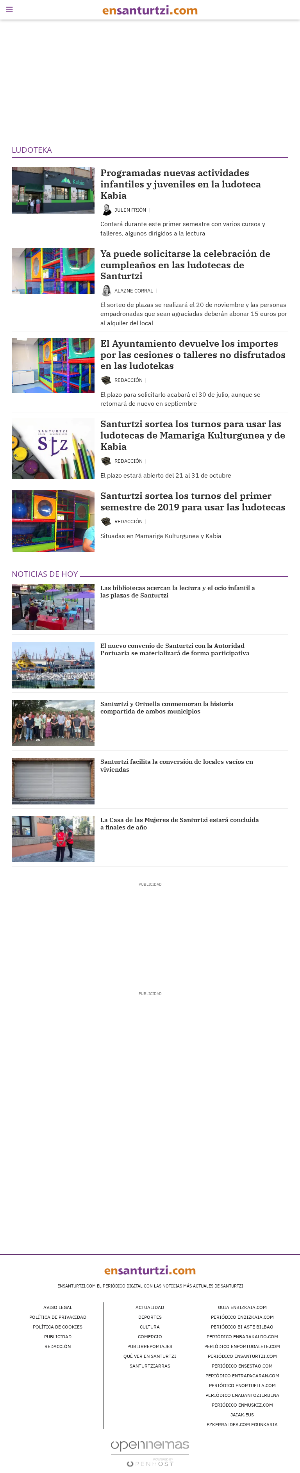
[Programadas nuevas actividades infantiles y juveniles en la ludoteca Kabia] (53, 190)
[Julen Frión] (106, 209)
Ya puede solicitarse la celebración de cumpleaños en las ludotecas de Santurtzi (185, 264)
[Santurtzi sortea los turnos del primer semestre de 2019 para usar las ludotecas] (53, 521)
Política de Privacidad (57, 1317)
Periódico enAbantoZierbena (242, 1395)
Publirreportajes (149, 1346)
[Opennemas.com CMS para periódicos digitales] (150, 1454)
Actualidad (150, 1307)
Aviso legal (57, 1307)
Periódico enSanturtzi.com (242, 1356)
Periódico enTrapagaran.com (242, 1375)
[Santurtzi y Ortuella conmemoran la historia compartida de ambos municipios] (53, 723)
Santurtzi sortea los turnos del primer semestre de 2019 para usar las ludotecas (193, 501)
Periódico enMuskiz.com (242, 1405)
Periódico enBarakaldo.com (242, 1336)
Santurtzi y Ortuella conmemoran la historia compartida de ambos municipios (167, 707)
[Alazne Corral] (106, 290)
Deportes (150, 1317)
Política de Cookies (57, 1327)
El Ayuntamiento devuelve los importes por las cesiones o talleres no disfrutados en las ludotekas (193, 354)
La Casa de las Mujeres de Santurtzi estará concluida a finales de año (179, 823)
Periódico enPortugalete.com (242, 1346)
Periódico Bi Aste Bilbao (242, 1327)
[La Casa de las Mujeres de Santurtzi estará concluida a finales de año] (53, 839)
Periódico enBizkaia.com (242, 1317)
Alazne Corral (134, 290)
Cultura (150, 1327)
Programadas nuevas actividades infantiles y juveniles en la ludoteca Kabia (180, 184)
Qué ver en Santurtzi (149, 1356)
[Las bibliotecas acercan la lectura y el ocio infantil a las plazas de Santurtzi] (53, 607)
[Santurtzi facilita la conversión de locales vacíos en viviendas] (53, 781)
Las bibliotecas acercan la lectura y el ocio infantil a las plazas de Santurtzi (177, 591)
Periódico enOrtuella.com (242, 1385)
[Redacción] (106, 379)
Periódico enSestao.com (242, 1366)
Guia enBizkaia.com (242, 1307)
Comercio (150, 1336)
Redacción (129, 380)
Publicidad (57, 1336)
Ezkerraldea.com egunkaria (242, 1424)
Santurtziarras (150, 1366)
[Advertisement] (150, 82)
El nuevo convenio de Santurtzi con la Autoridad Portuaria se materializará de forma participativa (175, 649)
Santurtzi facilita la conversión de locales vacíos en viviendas (176, 765)
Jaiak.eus (242, 1415)
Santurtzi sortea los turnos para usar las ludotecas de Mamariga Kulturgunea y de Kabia (192, 435)
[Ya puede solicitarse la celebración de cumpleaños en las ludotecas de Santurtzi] (53, 271)
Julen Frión (130, 210)
